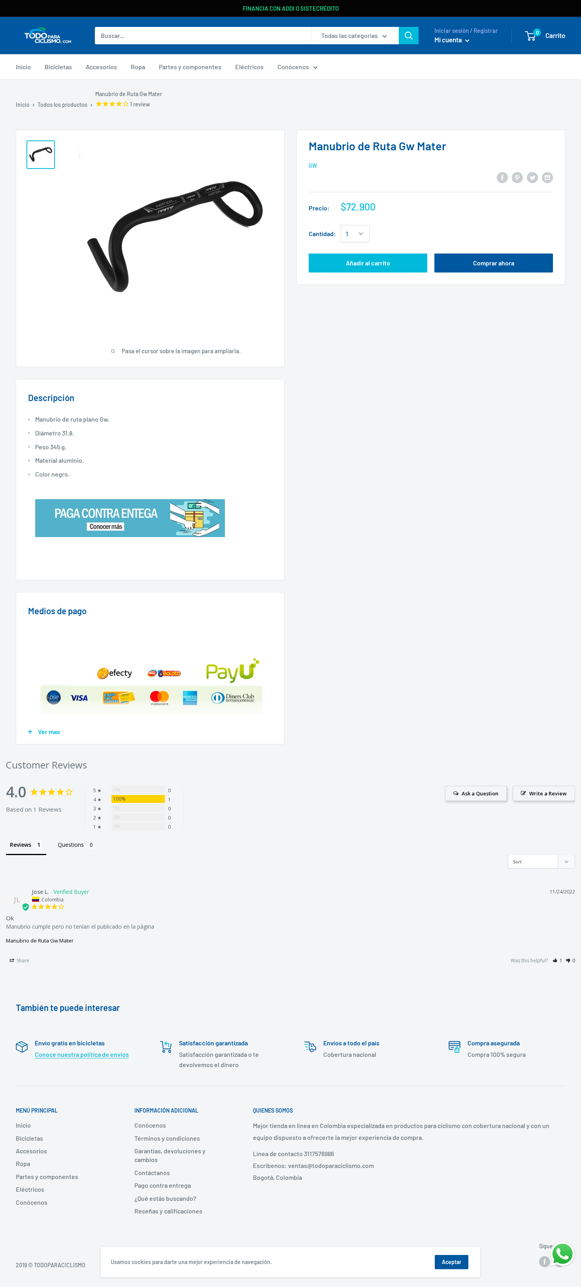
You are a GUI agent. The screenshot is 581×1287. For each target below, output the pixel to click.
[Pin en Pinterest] (517, 177)
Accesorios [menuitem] (101, 66)
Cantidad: (322, 233)
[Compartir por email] (547, 177)
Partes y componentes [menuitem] (190, 66)
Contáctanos (152, 1172)
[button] (557, 960)
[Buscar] (409, 35)
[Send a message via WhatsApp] (562, 1254)
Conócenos (31, 1202)
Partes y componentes (47, 1176)
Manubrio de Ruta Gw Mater (40, 940)
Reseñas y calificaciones (168, 1211)
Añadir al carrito (368, 263)
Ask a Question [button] (480, 793)
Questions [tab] (71, 844)
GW (313, 165)
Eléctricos (30, 1189)
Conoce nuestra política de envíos (82, 1054)
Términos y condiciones (167, 1138)
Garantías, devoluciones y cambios (170, 1155)
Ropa (23, 1163)
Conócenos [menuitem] (293, 66)
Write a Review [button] (548, 793)
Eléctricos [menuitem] (249, 66)
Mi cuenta (448, 40)
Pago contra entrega (162, 1185)
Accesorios (31, 1151)
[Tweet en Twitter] (532, 177)
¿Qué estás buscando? (165, 1198)
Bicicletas (29, 1138)
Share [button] (22, 960)
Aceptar (451, 1262)
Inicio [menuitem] (23, 66)
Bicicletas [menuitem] (58, 66)
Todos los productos (62, 104)
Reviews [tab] (20, 844)
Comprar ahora (493, 263)
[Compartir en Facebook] (502, 177)
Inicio (23, 104)
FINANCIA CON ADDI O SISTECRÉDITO (291, 8)
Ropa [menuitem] (138, 66)
